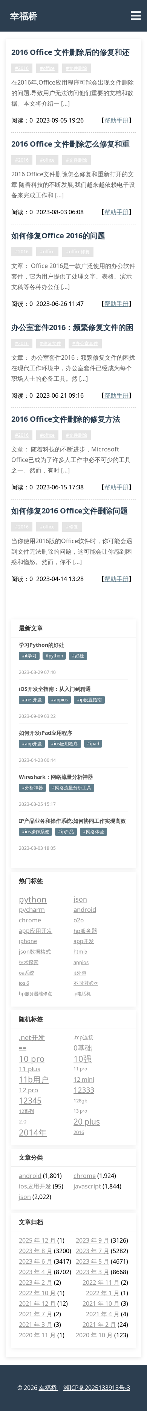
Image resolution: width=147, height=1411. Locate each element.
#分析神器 (32, 787)
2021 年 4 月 (102, 1314)
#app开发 (32, 743)
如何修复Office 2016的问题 (58, 235)
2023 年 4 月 (35, 1272)
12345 (30, 1100)
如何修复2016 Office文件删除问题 (69, 511)
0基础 (83, 1048)
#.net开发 (32, 699)
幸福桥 (23, 15)
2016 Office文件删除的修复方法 (65, 419)
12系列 (26, 1111)
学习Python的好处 (41, 644)
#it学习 (29, 656)
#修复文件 (50, 343)
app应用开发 (35, 931)
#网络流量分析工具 (71, 787)
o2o (79, 920)
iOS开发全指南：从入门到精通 (55, 688)
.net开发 (32, 1037)
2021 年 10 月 (101, 1303)
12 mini (84, 1079)
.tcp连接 (83, 1037)
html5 (80, 951)
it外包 (80, 972)
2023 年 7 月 (92, 1251)
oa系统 (26, 972)
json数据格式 (35, 951)
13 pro (80, 1111)
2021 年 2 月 (99, 1324)
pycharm (32, 909)
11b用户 (34, 1079)
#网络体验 (93, 831)
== (22, 1047)
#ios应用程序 (64, 743)
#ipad (93, 743)
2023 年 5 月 (92, 1261)
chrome (30, 920)
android (85, 909)
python (33, 899)
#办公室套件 (85, 343)
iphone (28, 941)
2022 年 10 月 (37, 1293)
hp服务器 (85, 930)
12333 (84, 1090)
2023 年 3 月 (92, 1272)
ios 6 (24, 983)
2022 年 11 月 (101, 1282)
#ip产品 (66, 831)
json (80, 899)
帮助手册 (116, 120)
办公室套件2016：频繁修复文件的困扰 (72, 328)
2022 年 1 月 (102, 1293)
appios (81, 962)
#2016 (22, 68)
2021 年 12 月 (37, 1303)
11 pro (80, 1069)
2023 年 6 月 (35, 1261)
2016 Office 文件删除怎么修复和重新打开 (70, 145)
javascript (87, 1186)
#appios (59, 699)
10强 (83, 1058)
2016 (79, 1132)
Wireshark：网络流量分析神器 (56, 776)
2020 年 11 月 (37, 1335)
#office (47, 68)
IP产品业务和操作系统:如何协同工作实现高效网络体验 (72, 821)
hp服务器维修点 (35, 993)
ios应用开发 (35, 1186)
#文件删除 (76, 68)
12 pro (28, 1090)
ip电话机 (82, 993)
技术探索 (28, 962)
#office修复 (78, 251)
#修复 (72, 527)
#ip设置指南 (89, 699)
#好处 (78, 656)
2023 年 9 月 (92, 1240)
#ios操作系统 (35, 831)
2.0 (22, 1121)
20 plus (87, 1121)
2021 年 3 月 (35, 1324)
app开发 (84, 941)
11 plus (29, 1068)
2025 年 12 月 (37, 1240)
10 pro (31, 1058)
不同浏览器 (86, 983)
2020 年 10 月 (94, 1335)
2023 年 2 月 (35, 1282)
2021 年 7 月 (35, 1314)
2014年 (33, 1132)
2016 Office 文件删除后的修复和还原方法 (70, 53)
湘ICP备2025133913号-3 (96, 1388)
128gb (80, 1100)
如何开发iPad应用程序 (45, 732)
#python (54, 656)
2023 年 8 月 (35, 1251)
